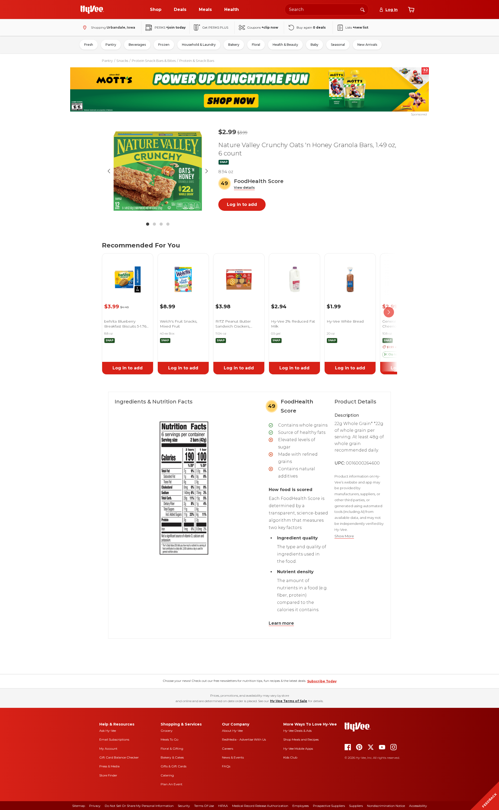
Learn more (281, 623)
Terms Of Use (204, 806)
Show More (344, 536)
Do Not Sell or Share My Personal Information (139, 806)
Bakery (233, 45)
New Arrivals (367, 45)
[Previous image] (109, 171)
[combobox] (327, 9)
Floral (256, 45)
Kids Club (290, 757)
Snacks (122, 60)
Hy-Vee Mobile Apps (298, 748)
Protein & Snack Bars (196, 60)
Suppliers (356, 806)
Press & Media (109, 766)
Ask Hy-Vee (107, 731)
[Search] (362, 9)
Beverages (137, 45)
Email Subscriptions (114, 739)
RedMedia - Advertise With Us (244, 739)
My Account (108, 748)
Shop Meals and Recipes (301, 739)
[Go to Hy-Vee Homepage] (92, 9)
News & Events (233, 757)
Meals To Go (169, 739)
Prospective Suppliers (329, 806)
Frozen (163, 45)
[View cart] (411, 9)
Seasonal (338, 45)
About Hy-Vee (232, 731)
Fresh (88, 45)
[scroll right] (389, 312)
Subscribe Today (322, 681)
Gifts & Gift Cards (173, 766)
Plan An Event (171, 784)
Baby (314, 45)
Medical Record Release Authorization (260, 806)
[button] (244, 188)
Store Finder (108, 775)
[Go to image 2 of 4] (154, 224)
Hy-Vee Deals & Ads (297, 731)
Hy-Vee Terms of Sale (288, 701)
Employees (300, 806)
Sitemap (78, 806)
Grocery (167, 731)
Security (184, 806)
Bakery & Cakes (172, 757)
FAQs (226, 766)
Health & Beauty (285, 45)
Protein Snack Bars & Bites (154, 60)
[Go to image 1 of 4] (147, 224)
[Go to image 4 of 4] (168, 224)
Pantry (111, 45)
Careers (227, 748)
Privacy (95, 806)
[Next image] (206, 171)
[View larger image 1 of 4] (157, 171)
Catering (167, 775)
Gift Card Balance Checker (119, 757)
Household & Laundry (199, 45)
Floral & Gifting (172, 748)
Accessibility (418, 806)
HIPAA (223, 806)
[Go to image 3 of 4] (161, 224)
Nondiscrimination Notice (386, 806)
